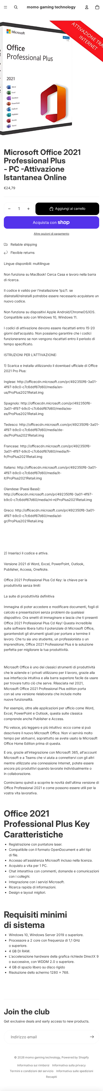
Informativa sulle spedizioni (74, 1071)
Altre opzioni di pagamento (51, 233)
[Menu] (5, 7)
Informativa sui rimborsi (33, 1065)
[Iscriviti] (92, 1037)
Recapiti (51, 1077)
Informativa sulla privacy (69, 1065)
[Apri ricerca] (16, 7)
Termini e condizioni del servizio (31, 1071)
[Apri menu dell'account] (86, 7)
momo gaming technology (42, 1057)
